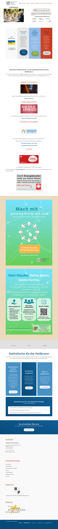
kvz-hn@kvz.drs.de (11, 452)
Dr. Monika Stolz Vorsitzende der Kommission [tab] (20, 410)
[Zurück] (1, 14)
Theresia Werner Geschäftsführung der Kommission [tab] (21, 407)
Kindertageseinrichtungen (11, 468)
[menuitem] (20, 3)
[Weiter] (57, 14)
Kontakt (7, 476)
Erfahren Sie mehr (11, 19)
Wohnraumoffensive (20, 169)
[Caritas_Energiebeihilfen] (29, 182)
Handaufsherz (9, 466)
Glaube (7, 470)
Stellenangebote (9, 472)
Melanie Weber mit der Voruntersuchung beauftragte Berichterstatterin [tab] (25, 412)
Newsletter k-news (10, 474)
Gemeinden (8, 464)
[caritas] (29, 159)
